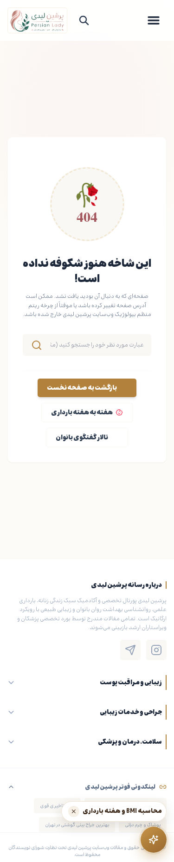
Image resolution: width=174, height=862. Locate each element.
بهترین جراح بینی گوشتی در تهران (77, 824)
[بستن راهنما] (73, 811)
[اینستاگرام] (156, 650)
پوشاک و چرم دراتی (143, 824)
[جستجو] (84, 20)
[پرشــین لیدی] (37, 20)
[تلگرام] (130, 650)
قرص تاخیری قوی (57, 805)
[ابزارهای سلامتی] (154, 840)
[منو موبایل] (154, 20)
